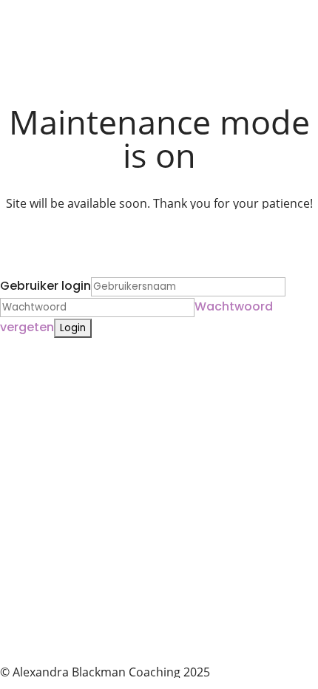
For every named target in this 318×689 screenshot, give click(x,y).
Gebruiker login (45, 285)
